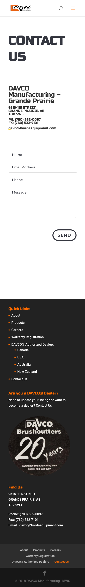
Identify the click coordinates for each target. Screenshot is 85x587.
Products (18, 323)
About (15, 315)
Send (64, 235)
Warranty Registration (27, 337)
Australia (24, 364)
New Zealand (27, 372)
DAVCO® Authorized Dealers (32, 344)
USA (20, 357)
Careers (17, 330)
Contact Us (19, 379)
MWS (66, 581)
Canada (23, 350)
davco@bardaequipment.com (41, 525)
